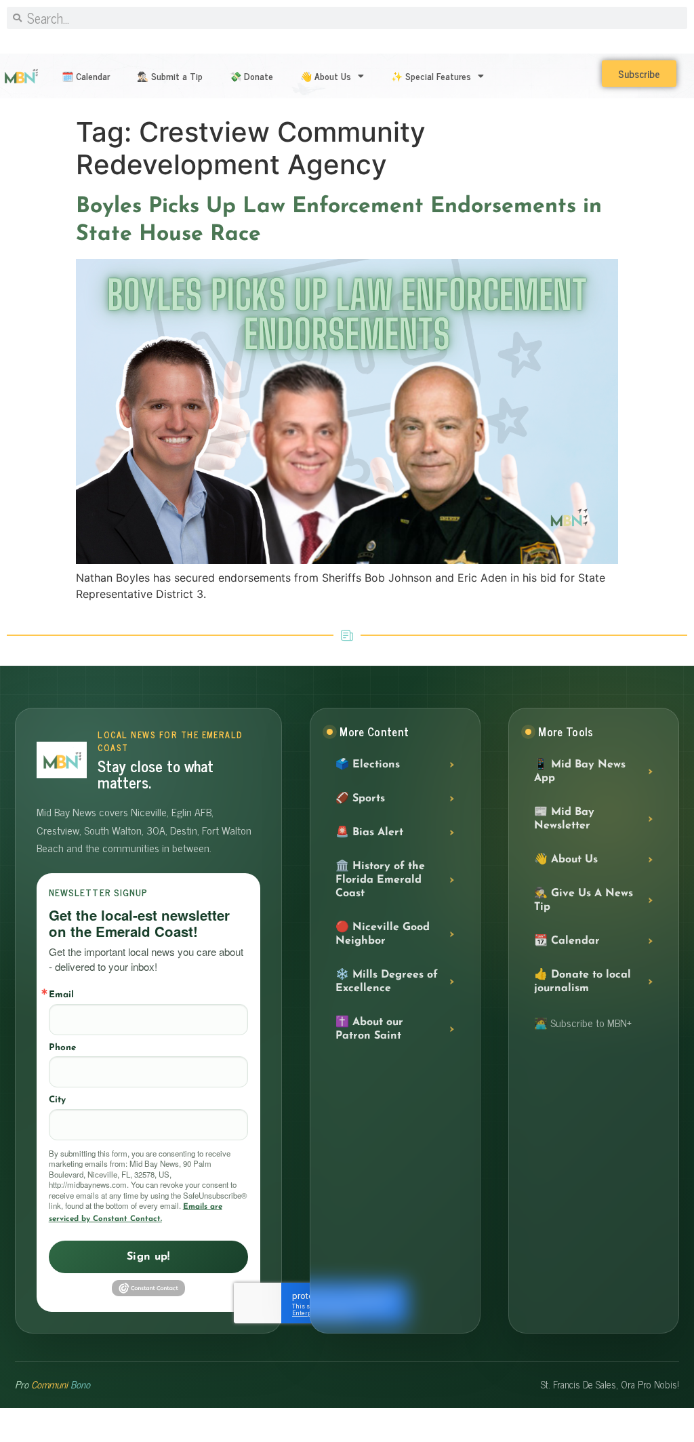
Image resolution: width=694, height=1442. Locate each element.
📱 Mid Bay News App (580, 771)
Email (61, 994)
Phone (62, 1047)
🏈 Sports (360, 798)
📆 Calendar (567, 941)
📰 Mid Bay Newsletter (564, 819)
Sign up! (148, 1256)
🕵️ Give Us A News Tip (583, 900)
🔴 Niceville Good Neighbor (382, 934)
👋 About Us (325, 75)
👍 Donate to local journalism (582, 981)
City (57, 1100)
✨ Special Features (431, 75)
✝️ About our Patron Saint (369, 1029)
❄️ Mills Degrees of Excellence (386, 981)
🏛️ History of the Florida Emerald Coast (380, 880)
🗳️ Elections (367, 764)
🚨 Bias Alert (369, 832)
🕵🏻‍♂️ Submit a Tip (170, 75)
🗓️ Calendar (86, 75)
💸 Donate (251, 75)
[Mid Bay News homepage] (62, 760)
